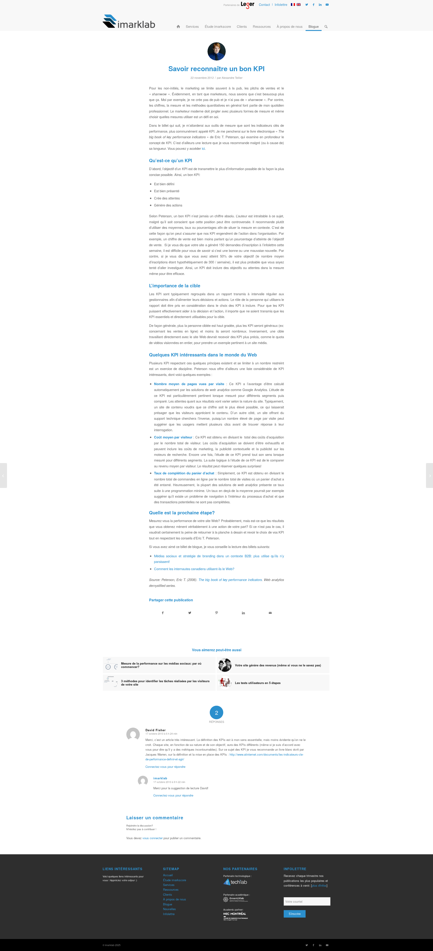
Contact (264, 4)
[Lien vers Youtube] (327, 4)
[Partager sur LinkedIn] (243, 613)
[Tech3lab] (235, 883)
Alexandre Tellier (232, 78)
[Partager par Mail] (270, 613)
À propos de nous (174, 899)
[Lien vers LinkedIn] (320, 4)
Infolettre (281, 4)
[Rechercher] (326, 21)
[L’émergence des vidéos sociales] (429, 475)
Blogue (167, 904)
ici (203, 148)
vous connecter (153, 838)
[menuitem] (264, 4)
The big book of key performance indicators (230, 579)
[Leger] (238, 7)
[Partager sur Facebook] (162, 613)
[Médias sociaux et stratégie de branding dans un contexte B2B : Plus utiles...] (3, 475)
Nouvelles (169, 909)
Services (169, 885)
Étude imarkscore (174, 880)
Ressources (171, 889)
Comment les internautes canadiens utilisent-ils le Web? (194, 568)
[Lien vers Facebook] (313, 4)
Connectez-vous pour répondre (165, 766)
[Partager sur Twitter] (189, 613)
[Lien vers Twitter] (306, 4)
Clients (167, 894)
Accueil (168, 875)
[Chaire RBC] (235, 900)
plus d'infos (319, 885)
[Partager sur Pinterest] (216, 613)
